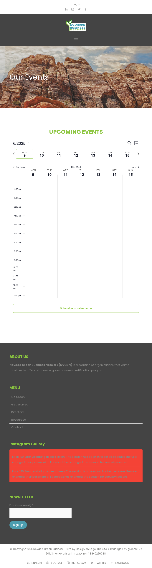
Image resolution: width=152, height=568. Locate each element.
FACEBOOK (122, 563)
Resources (18, 420)
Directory (17, 412)
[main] (76, 225)
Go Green (18, 397)
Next (134, 167)
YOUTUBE (56, 563)
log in (77, 4)
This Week (76, 167)
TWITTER (100, 563)
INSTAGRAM (79, 563)
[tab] (24, 154)
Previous (20, 167)
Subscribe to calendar (74, 308)
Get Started (19, 404)
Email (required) (21, 505)
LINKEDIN (37, 563)
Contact (17, 427)
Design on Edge (86, 549)
